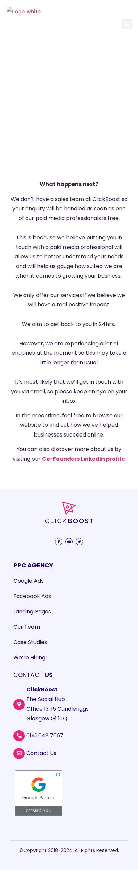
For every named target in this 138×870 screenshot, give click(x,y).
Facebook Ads (32, 596)
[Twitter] (79, 541)
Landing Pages (32, 611)
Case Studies (30, 642)
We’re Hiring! (30, 657)
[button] (127, 24)
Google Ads (28, 581)
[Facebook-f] (58, 541)
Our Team (26, 627)
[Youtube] (69, 541)
